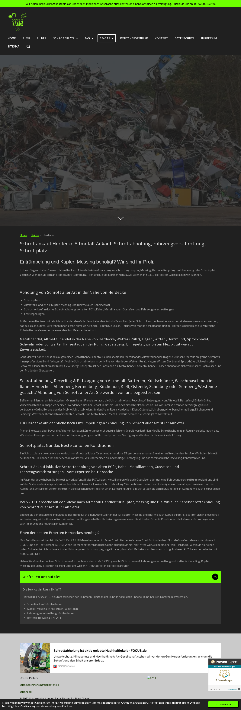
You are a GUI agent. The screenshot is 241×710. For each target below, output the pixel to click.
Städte (35, 235)
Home (23, 235)
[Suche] (28, 46)
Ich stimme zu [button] (223, 704)
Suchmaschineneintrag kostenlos (39, 684)
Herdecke (48, 235)
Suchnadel (26, 691)
